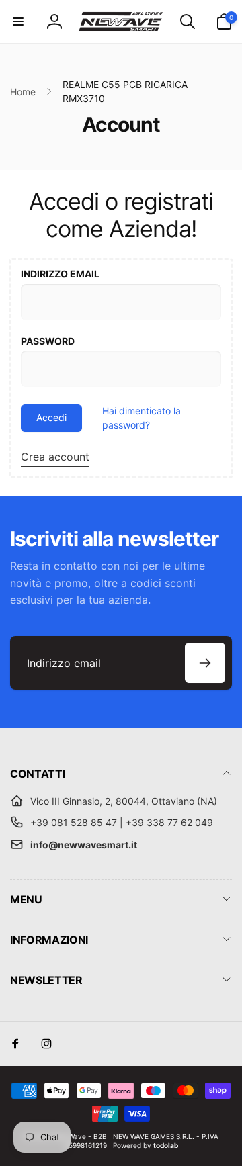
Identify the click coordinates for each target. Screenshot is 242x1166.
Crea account (55, 456)
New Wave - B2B (79, 1136)
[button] (18, 21)
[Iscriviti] (205, 663)
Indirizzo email (60, 273)
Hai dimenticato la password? (141, 418)
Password (48, 341)
